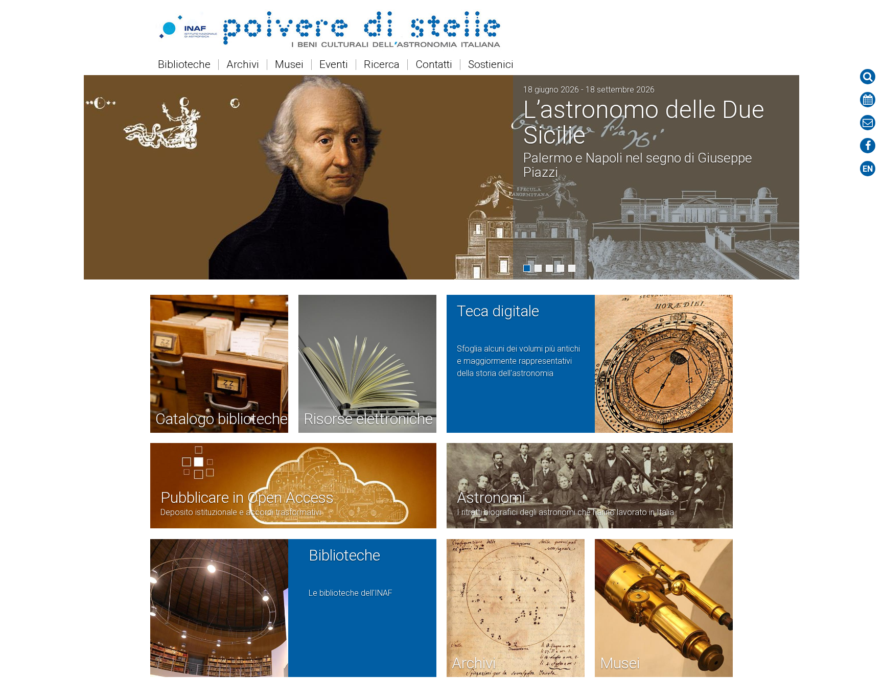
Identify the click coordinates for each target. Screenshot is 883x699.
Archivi (242, 64)
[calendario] (867, 99)
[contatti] (867, 122)
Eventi (333, 64)
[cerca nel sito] (867, 76)
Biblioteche (184, 64)
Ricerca (382, 64)
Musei (289, 64)
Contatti (433, 64)
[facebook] (867, 145)
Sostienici (491, 64)
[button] (526, 268)
